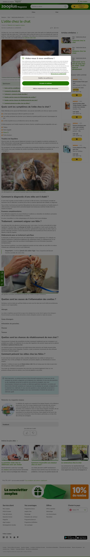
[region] (45, 74)
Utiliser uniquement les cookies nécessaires (45, 88)
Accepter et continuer (45, 83)
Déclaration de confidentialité (58, 74)
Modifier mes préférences (45, 78)
